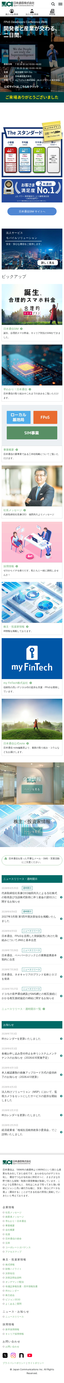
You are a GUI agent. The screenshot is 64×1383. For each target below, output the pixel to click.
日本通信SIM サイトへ (32, 211)
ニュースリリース (14, 1316)
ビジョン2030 (12, 1299)
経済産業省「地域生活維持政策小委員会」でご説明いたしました (29, 1132)
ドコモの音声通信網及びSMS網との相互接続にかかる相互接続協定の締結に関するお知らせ (29, 996)
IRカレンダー (12, 1290)
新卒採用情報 (12, 1329)
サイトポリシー (36, 1362)
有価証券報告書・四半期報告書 (21, 1286)
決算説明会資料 (13, 1277)
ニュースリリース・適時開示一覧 (21, 1008)
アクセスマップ (13, 1251)
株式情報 (10, 1264)
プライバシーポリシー (14, 1362)
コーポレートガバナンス (18, 1247)
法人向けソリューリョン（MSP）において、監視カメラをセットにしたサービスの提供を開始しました (29, 1096)
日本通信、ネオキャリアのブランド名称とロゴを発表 (29, 976)
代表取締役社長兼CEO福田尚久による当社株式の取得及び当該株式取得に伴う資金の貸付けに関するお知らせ (29, 897)
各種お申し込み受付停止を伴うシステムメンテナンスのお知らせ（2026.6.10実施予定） (29, 1055)
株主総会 (10, 1295)
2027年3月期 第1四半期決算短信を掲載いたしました (29, 918)
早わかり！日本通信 (15, 1221)
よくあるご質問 (13, 1303)
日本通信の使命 (13, 1238)
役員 (7, 1234)
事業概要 (10, 1225)
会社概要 (10, 1229)
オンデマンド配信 (14, 1281)
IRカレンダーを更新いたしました (21, 1038)
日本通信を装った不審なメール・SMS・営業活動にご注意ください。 (34, 860)
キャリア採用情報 (14, 1333)
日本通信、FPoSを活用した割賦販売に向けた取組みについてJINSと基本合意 (30, 938)
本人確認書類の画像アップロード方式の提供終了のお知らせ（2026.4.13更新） (29, 1074)
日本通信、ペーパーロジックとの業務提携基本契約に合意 (29, 957)
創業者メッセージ (14, 1216)
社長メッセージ (13, 1212)
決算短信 (10, 1273)
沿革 (7, 1242)
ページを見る (32, 789)
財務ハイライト (13, 1268)
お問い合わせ (12, 1346)
